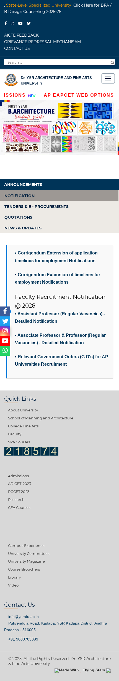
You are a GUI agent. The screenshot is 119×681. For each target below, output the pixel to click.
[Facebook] (7, 23)
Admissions (18, 476)
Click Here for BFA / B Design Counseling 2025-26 (58, 8)
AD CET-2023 (19, 483)
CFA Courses (19, 507)
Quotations (18, 217)
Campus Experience (26, 545)
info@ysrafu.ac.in (23, 616)
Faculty (14, 434)
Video (13, 585)
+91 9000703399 (22, 639)
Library (14, 577)
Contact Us (17, 48)
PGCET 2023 (18, 491)
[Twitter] (30, 23)
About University (23, 410)
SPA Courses (19, 442)
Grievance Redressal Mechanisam (42, 41)
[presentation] (5, 139)
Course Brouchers (24, 569)
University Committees (28, 553)
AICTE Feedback (21, 35)
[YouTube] (22, 23)
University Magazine (26, 561)
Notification (19, 195)
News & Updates (23, 228)
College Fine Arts (23, 426)
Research (16, 499)
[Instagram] (14, 23)
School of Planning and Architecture (40, 418)
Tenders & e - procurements (36, 206)
